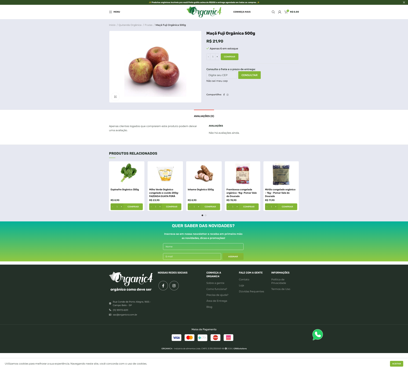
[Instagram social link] (174, 285)
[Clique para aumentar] (115, 97)
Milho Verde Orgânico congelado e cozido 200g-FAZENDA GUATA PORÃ (164, 193)
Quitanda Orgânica (130, 24)
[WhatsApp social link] (227, 95)
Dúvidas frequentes (251, 291)
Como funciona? (216, 289)
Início (112, 24)
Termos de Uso (280, 289)
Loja (241, 285)
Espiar (140, 166)
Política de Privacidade (278, 281)
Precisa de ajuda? (217, 294)
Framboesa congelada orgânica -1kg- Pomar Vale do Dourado (241, 193)
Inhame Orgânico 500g (201, 189)
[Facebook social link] (224, 95)
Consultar (249, 75)
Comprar (229, 56)
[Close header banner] (404, 2)
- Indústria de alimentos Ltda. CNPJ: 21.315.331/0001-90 (192, 348)
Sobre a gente (215, 283)
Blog (209, 306)
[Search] (273, 12)
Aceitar (396, 363)
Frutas (149, 24)
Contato (244, 279)
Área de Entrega (216, 300)
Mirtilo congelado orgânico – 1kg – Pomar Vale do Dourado (280, 193)
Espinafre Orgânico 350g (125, 189)
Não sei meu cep (217, 80)
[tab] (204, 114)
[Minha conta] (280, 12)
